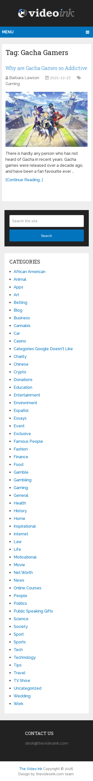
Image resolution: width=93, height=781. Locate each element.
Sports (20, 642)
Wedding (22, 696)
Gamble (21, 472)
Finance (21, 456)
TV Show (22, 680)
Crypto (20, 372)
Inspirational (25, 526)
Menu (8, 32)
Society (21, 626)
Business (22, 318)
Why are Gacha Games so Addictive (46, 68)
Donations (23, 379)
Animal (20, 279)
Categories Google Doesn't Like (43, 348)
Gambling (22, 480)
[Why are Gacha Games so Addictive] (46, 119)
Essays (20, 418)
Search (46, 236)
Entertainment (27, 395)
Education (23, 387)
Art (16, 294)
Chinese (21, 364)
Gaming (12, 83)
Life (17, 549)
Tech (18, 649)
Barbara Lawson (24, 77)
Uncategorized (27, 688)
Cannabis (22, 325)
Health (20, 503)
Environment (25, 402)
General (21, 495)
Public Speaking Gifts (33, 611)
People (20, 595)
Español (21, 410)
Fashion (21, 449)
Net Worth (23, 572)
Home (19, 518)
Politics (20, 603)
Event (19, 426)
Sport (19, 634)
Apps (18, 287)
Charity (20, 356)
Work (18, 703)
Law (18, 541)
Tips (18, 665)
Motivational (25, 557)
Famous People (28, 441)
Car (17, 333)
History (20, 510)
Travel (19, 672)
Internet (21, 534)
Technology (25, 657)
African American (29, 271)
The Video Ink (30, 769)
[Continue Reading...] (24, 179)
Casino (20, 341)
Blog (18, 310)
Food (18, 464)
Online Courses (27, 588)
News (19, 580)
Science (21, 618)
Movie (19, 564)
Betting (20, 302)
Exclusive (22, 433)
